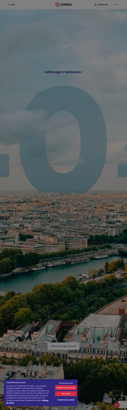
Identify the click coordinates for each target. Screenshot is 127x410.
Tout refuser (66, 394)
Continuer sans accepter (66, 383)
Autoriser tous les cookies (66, 388)
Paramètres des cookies (65, 400)
